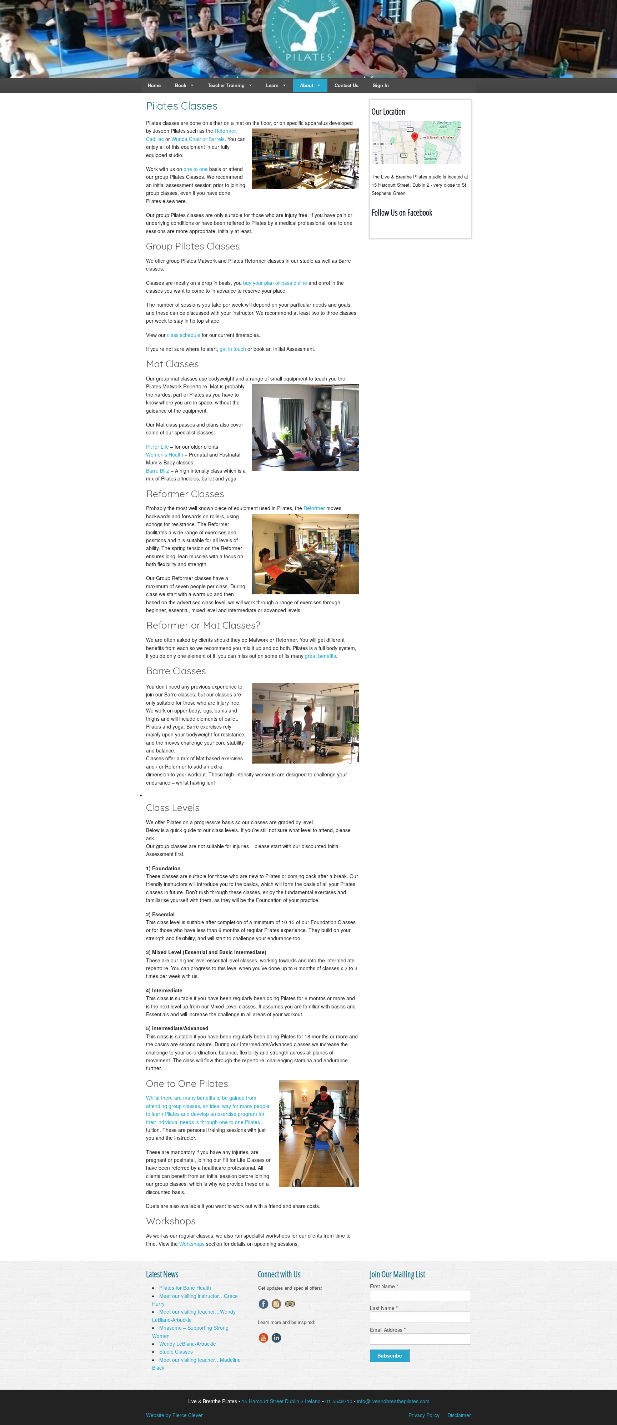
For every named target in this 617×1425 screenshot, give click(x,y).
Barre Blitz (157, 470)
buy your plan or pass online (275, 282)
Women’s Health (164, 454)
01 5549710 (338, 1401)
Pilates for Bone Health (185, 1287)
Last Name (384, 1307)
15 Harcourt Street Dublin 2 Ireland (281, 1401)
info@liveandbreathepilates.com (393, 1401)
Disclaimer (459, 1415)
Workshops (192, 1243)
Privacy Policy (424, 1415)
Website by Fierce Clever (174, 1415)
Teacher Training (226, 85)
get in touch (233, 348)
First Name (384, 1286)
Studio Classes (176, 1351)
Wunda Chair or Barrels (198, 138)
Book (180, 85)
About (306, 85)
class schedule (183, 334)
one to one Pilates (239, 1122)
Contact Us (346, 85)
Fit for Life (157, 446)
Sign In (381, 85)
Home (154, 85)
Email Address (388, 1329)
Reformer (314, 508)
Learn (272, 85)
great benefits (320, 655)
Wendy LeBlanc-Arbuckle (187, 1343)
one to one (196, 168)
